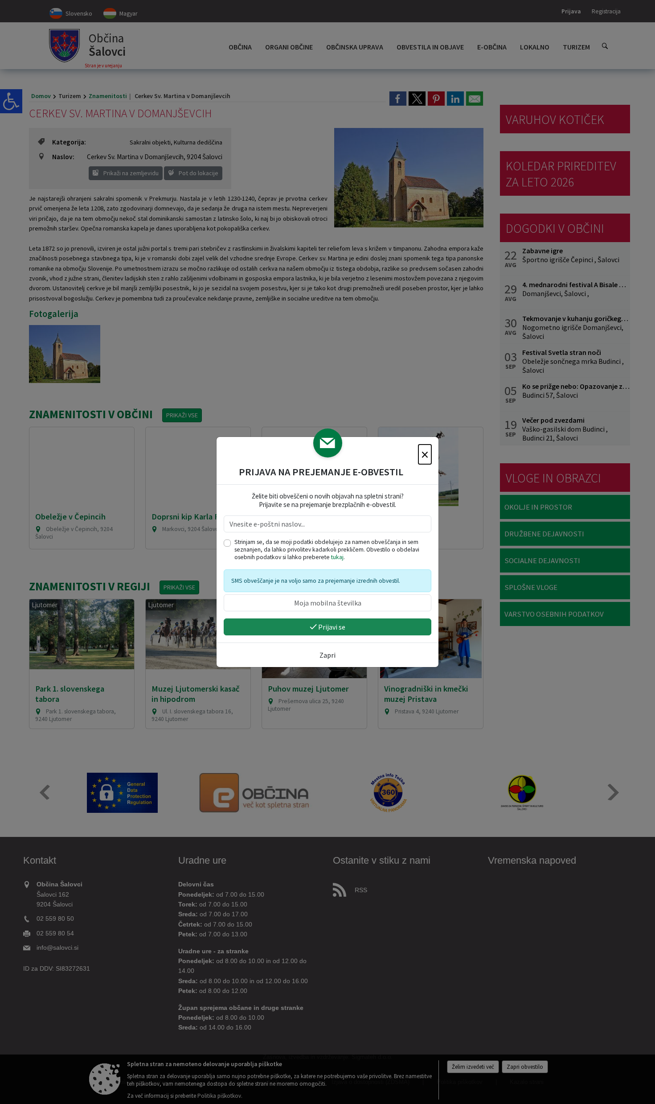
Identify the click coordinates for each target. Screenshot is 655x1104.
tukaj (337, 557)
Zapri (327, 655)
